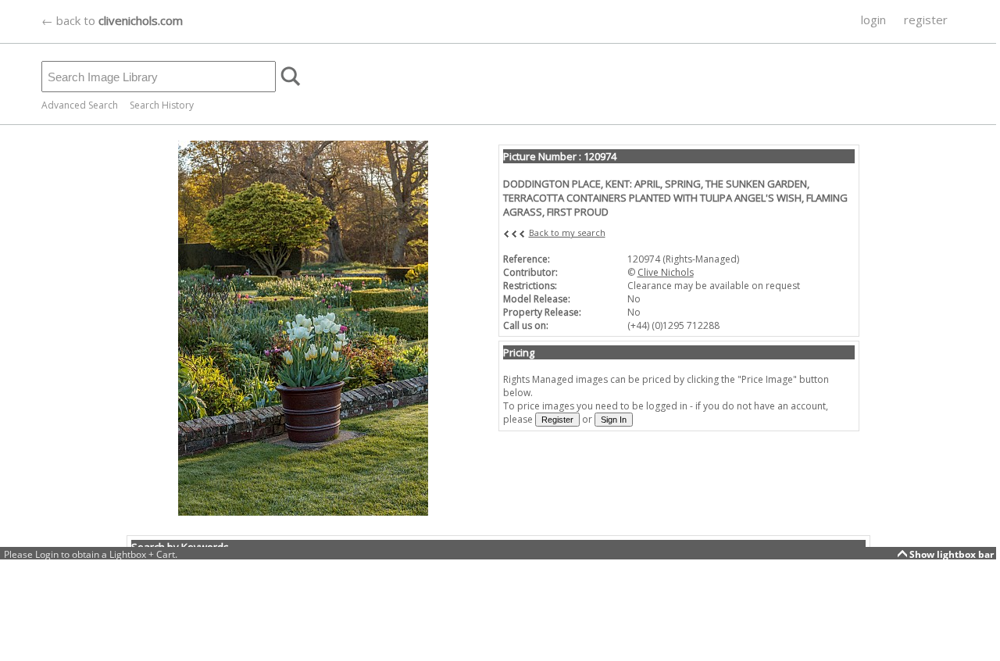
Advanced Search (79, 105)
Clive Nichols (666, 272)
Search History (162, 105)
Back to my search (567, 232)
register (926, 19)
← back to (112, 20)
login (873, 19)
